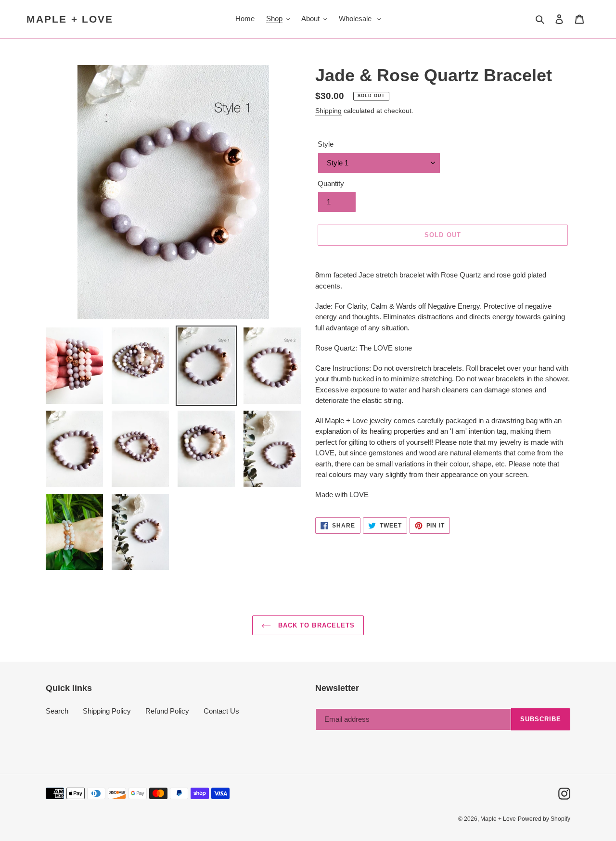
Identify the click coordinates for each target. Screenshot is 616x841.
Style (326, 144)
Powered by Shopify (544, 819)
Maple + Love (69, 19)
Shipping (328, 110)
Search (57, 711)
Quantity (331, 183)
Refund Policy (167, 711)
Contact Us (221, 711)
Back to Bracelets (315, 625)
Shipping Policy (107, 711)
